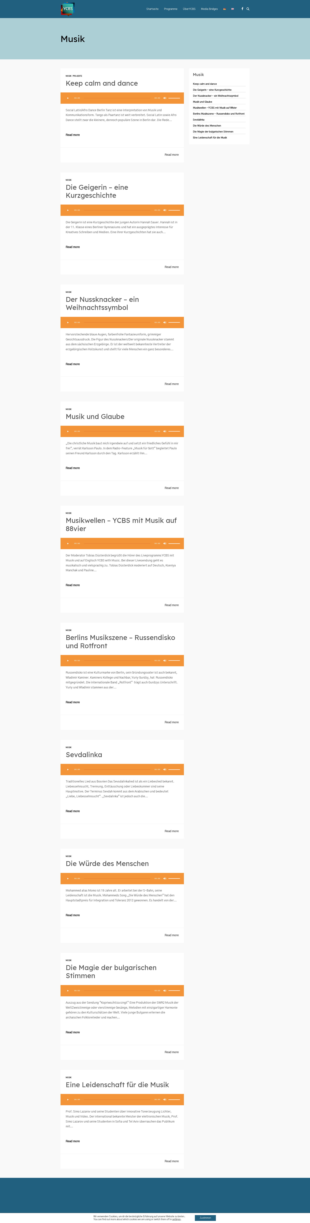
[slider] (174, 98)
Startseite (152, 9)
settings (176, 1219)
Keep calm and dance (102, 83)
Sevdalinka (84, 754)
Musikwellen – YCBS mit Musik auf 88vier (121, 524)
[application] (122, 98)
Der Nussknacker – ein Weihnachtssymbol (102, 303)
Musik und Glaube (95, 416)
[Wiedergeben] (67, 98)
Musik (68, 76)
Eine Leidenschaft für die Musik (117, 1084)
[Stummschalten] (164, 98)
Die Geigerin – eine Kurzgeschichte (97, 191)
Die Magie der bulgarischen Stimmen (111, 971)
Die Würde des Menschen (107, 863)
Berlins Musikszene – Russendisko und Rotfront (120, 641)
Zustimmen (205, 1218)
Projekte (77, 76)
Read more (73, 135)
